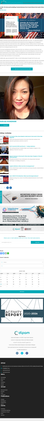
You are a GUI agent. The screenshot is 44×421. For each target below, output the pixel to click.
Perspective (3, 402)
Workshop (3, 408)
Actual (2, 383)
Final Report (3, 401)
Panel (2, 413)
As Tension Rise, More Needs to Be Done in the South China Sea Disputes (25, 137)
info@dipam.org (6, 368)
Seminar (2, 415)
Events (2, 385)
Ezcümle (2, 391)
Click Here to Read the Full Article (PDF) (23, 69)
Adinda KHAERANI (8, 121)
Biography (5, 125)
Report (2, 404)
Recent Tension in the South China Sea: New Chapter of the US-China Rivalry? (26, 156)
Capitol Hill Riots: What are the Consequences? (21, 166)
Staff (2, 380)
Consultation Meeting (5, 410)
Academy (3, 382)
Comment (3, 394)
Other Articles (5, 133)
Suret (2, 393)
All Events (22, 291)
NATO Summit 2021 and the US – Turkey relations (22, 146)
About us (3, 379)
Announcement (4, 390)
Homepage (3, 377)
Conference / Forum (5, 412)
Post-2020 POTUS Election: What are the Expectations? (23, 176)
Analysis (2, 399)
